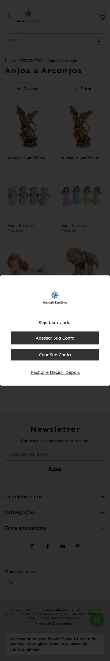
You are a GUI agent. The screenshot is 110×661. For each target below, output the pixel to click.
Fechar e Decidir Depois (55, 372)
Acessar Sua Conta (55, 338)
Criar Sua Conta (55, 355)
